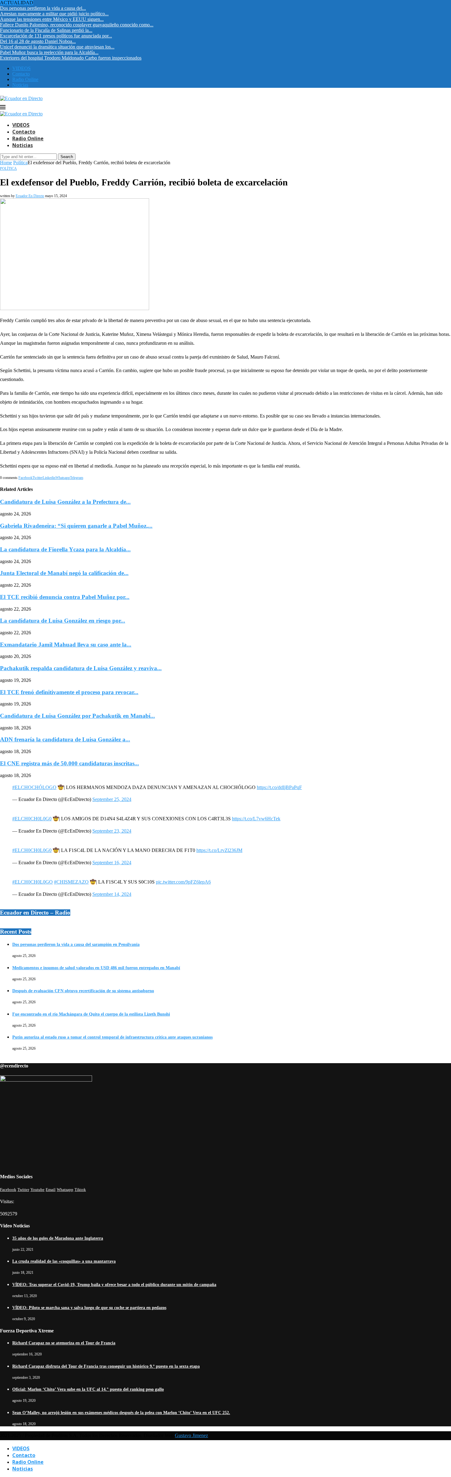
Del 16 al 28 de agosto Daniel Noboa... (38, 41)
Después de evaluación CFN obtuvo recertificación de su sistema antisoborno (83, 991)
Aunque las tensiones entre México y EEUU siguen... (52, 19)
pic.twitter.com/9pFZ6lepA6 (183, 881)
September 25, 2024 (111, 799)
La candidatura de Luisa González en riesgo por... (62, 620)
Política (20, 162)
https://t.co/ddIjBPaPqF (279, 787)
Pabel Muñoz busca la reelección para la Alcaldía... (49, 52)
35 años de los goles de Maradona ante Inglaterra (57, 1238)
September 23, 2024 (111, 831)
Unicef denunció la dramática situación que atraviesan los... (57, 46)
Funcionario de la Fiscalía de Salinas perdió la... (46, 30)
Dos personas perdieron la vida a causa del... (43, 8)
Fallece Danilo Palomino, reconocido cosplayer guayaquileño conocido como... (76, 24)
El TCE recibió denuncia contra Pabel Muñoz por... (64, 597)
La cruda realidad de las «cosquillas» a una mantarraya (64, 1261)
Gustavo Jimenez (191, 1435)
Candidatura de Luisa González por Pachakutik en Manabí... (77, 716)
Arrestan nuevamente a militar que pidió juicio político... (54, 13)
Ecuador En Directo (30, 196)
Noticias (20, 84)
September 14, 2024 (111, 894)
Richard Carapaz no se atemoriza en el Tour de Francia (63, 1343)
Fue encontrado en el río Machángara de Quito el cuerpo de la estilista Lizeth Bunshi (91, 1014)
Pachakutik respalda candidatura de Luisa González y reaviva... (81, 668)
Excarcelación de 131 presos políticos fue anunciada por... (56, 35)
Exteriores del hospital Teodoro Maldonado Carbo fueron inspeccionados (70, 57)
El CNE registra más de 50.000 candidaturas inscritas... (69, 763)
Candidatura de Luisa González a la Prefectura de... (65, 502)
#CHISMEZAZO (71, 881)
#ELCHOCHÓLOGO (34, 787)
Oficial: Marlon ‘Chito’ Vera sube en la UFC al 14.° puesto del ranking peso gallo (88, 1389)
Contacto (21, 73)
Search (66, 156)
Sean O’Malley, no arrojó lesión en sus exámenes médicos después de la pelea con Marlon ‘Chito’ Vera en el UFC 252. (121, 1412)
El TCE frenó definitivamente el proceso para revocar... (69, 692)
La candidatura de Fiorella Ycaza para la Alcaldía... (65, 549)
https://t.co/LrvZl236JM (219, 850)
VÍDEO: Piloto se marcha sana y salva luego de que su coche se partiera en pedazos (89, 1307)
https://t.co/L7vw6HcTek (256, 818)
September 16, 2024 (111, 862)
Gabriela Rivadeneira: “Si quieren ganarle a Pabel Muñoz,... (76, 526)
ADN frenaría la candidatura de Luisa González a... (65, 739)
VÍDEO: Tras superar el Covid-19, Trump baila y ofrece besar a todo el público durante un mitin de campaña (114, 1284)
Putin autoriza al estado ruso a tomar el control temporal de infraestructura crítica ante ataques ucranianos (112, 1037)
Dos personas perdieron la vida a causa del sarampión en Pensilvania (76, 944)
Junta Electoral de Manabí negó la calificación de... (64, 573)
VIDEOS (21, 68)
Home (6, 162)
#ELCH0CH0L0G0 (32, 818)
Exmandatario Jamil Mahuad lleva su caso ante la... (65, 644)
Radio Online (25, 79)
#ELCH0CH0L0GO (32, 881)
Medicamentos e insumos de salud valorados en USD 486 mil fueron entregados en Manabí (96, 968)
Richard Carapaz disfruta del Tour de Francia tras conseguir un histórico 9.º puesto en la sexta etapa (106, 1366)
